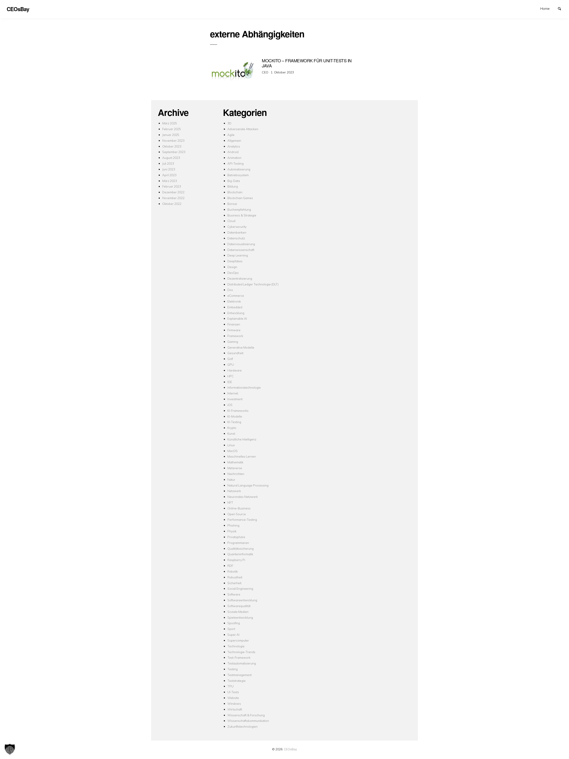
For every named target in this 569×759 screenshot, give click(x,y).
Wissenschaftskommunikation (248, 721)
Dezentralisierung (239, 278)
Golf (230, 359)
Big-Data (233, 181)
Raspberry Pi (236, 560)
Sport (231, 629)
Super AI (233, 634)
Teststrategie (236, 680)
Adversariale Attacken (242, 129)
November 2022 (173, 198)
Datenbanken (236, 232)
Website (233, 698)
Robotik (232, 571)
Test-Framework (238, 657)
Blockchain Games (240, 198)
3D (229, 123)
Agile (230, 135)
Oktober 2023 (171, 146)
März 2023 (169, 181)
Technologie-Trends (241, 652)
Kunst (231, 433)
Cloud (231, 221)
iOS (229, 405)
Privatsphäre (236, 537)
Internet (232, 393)
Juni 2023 (168, 169)
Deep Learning (237, 255)
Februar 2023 (171, 186)
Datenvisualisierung (241, 244)
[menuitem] (545, 8)
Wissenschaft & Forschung (246, 715)
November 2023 (173, 140)
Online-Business (238, 508)
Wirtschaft (234, 709)
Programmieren (238, 543)
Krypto (231, 428)
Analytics (233, 146)
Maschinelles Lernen (241, 456)
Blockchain (234, 192)
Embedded (234, 307)
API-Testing (235, 163)
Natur (231, 479)
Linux (231, 445)
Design (232, 267)
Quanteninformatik (240, 554)
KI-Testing (234, 422)
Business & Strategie (241, 215)
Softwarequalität (238, 606)
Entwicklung (235, 313)
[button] (10, 749)
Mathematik (235, 462)
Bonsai (232, 204)
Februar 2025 (171, 129)
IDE (229, 382)
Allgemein (234, 140)
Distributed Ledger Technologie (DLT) (252, 284)
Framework (235, 336)
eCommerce (235, 295)
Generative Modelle (240, 347)
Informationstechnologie (244, 387)
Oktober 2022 (171, 204)
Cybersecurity (236, 226)
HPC (230, 376)
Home (545, 8)
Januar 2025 (170, 135)
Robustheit (234, 577)
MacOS (232, 451)
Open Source (236, 514)
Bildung (232, 186)
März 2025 (169, 123)
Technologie (235, 646)
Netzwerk (234, 491)
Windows (234, 703)
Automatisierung (238, 169)
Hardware (234, 370)
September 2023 (173, 152)
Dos (230, 290)
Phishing (233, 525)
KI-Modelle (234, 416)
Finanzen (233, 324)
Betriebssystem (238, 175)
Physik (231, 531)
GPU (230, 364)
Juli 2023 (168, 163)
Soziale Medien (237, 612)
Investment (234, 399)
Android (232, 152)
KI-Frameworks (237, 410)
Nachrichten (235, 474)
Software (233, 594)
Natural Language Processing (247, 485)
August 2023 (171, 157)
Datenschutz (236, 238)
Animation (234, 157)
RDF (230, 565)
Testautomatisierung (241, 663)
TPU (230, 686)
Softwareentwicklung (242, 600)
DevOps (233, 273)
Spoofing (233, 623)
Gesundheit (235, 353)
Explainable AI (237, 318)
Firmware (233, 330)
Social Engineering (240, 588)
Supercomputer (238, 640)
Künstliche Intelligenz (241, 439)
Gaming (232, 341)
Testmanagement (239, 675)
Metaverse (234, 468)
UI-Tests (233, 692)
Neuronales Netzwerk (242, 497)
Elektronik (234, 301)
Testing (232, 669)
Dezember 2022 (173, 192)
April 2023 (169, 175)
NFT (230, 502)
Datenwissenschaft (240, 250)
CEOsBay (290, 749)
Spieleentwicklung (240, 617)
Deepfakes (234, 261)
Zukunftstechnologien (242, 726)
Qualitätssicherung (240, 548)
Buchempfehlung (239, 209)
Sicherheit (234, 583)
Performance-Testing (242, 519)
